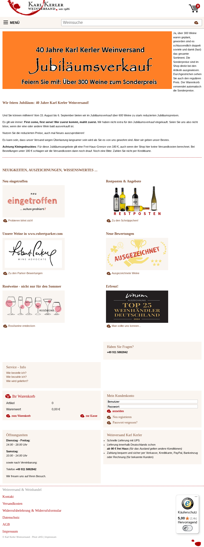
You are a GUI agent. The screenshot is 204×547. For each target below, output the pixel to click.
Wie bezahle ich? (16, 376)
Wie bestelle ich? (16, 372)
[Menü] (196, 498)
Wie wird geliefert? (17, 380)
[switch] (188, 528)
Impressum (50, 537)
